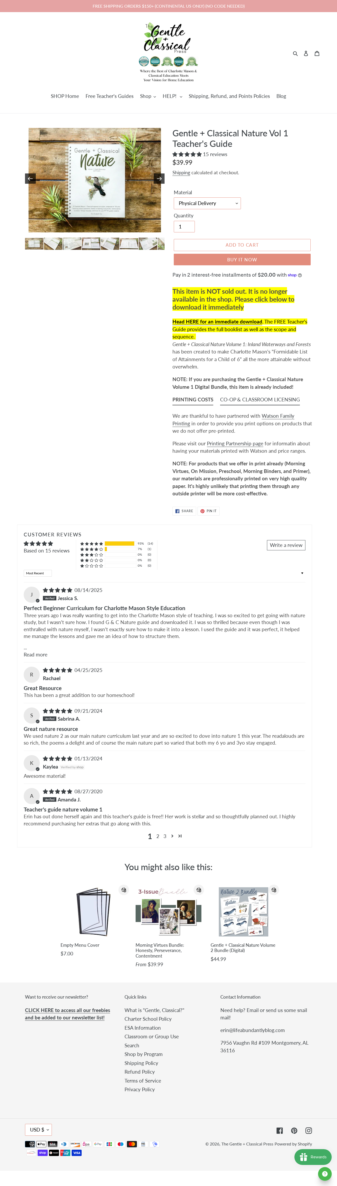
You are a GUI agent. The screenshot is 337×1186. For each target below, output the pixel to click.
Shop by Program (144, 1054)
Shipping (181, 172)
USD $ (37, 1130)
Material (183, 192)
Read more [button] (35, 654)
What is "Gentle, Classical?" (154, 1010)
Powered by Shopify (293, 1143)
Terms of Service (143, 1081)
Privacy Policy (140, 1089)
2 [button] (157, 836)
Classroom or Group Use (152, 1036)
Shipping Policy (141, 1063)
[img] (58, 590)
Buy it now (242, 259)
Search (132, 1045)
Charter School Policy (148, 1019)
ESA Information (143, 1028)
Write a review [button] (286, 545)
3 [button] (164, 836)
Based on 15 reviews (47, 550)
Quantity (184, 215)
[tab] (192, 401)
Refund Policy (140, 1072)
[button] (187, 154)
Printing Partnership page (235, 443)
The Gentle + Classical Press (247, 1143)
